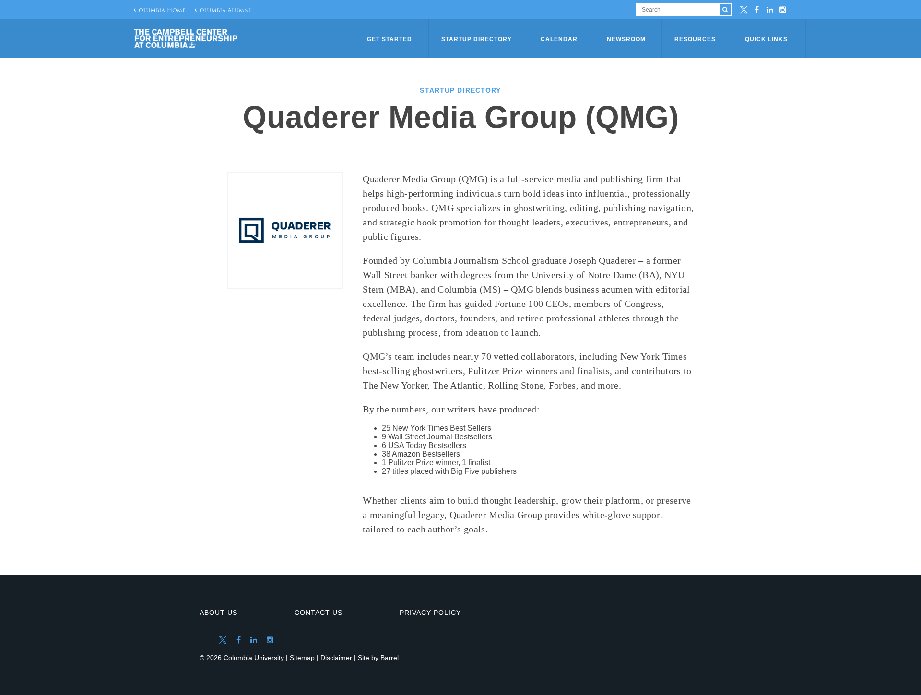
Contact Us (318, 612)
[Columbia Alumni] (220, 9)
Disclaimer (336, 657)
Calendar (559, 39)
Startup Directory (476, 39)
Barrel (389, 657)
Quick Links (766, 39)
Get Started (389, 39)
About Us (218, 612)
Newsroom (626, 39)
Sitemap (302, 657)
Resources (695, 39)
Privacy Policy (430, 612)
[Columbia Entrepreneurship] (245, 38)
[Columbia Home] (159, 9)
